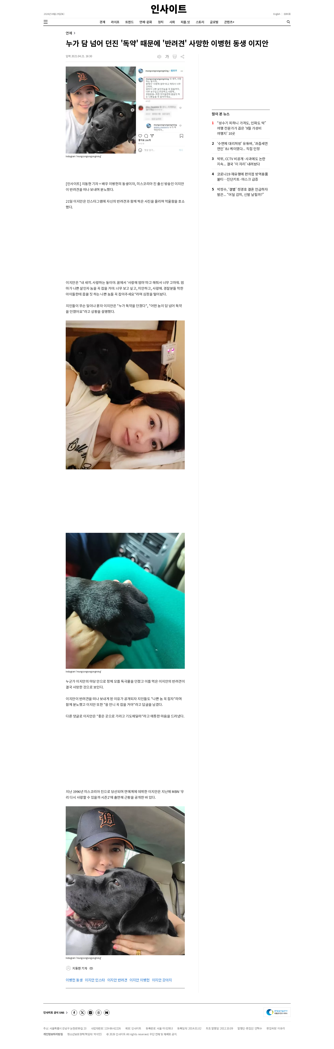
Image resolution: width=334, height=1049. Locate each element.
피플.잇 (185, 22)
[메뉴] (46, 22)
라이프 (115, 22)
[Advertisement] (125, 245)
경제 (102, 22)
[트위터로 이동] (82, 1013)
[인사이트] (168, 9)
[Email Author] (91, 968)
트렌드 (129, 22)
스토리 (200, 22)
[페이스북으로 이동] (74, 1013)
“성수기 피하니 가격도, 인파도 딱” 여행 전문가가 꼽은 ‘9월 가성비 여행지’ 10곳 (241, 128)
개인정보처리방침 (53, 1034)
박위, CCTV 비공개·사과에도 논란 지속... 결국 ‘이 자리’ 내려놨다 (241, 161)
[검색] (288, 22)
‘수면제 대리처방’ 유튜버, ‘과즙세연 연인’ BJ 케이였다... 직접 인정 (242, 146)
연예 (69, 33)
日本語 (287, 13)
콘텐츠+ (229, 22)
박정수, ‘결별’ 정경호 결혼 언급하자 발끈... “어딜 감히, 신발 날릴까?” (242, 192)
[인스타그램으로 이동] (90, 1013)
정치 (161, 22)
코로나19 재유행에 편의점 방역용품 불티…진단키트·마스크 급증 (242, 176)
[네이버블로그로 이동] (107, 1013)
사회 (172, 22)
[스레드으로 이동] (98, 1013)
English (276, 13)
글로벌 (214, 22)
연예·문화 (145, 22)
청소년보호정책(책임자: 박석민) (84, 1034)
